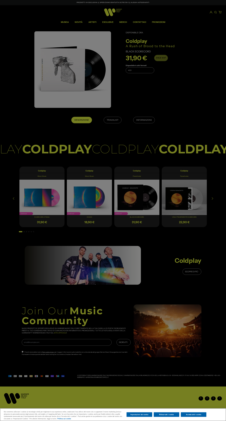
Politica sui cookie (64, 418)
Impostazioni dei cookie (139, 414)
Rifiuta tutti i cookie (166, 414)
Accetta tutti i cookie (193, 414)
